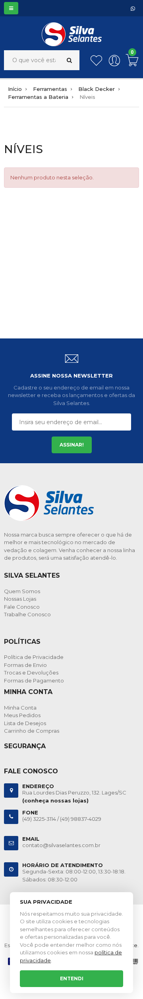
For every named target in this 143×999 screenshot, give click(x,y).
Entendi (71, 978)
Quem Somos (22, 591)
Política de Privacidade (34, 657)
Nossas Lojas (20, 599)
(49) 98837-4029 (80, 819)
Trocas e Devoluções (31, 672)
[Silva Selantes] (72, 28)
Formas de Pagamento (34, 680)
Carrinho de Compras (31, 731)
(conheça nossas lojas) (55, 800)
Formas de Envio (25, 665)
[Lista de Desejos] (96, 64)
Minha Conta (20, 707)
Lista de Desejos (25, 723)
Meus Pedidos (22, 715)
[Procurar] (69, 60)
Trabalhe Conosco (27, 614)
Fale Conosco (22, 607)
